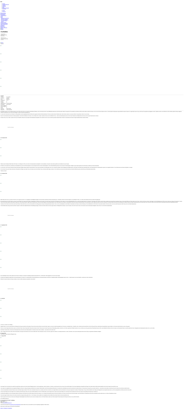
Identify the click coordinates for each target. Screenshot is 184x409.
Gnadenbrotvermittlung (4, 23)
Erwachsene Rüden (4, 20)
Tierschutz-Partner (3, 13)
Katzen (2, 16)
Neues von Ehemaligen (4, 24)
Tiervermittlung (2, 14)
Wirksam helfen (2, 26)
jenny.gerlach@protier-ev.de (7, 402)
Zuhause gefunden (3, 22)
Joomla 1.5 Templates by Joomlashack (6, 408)
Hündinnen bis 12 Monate (5, 18)
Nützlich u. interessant (3, 27)
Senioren (2, 21)
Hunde (2, 17)
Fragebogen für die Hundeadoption (15, 404)
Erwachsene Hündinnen (4, 19)
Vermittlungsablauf (3, 15)
